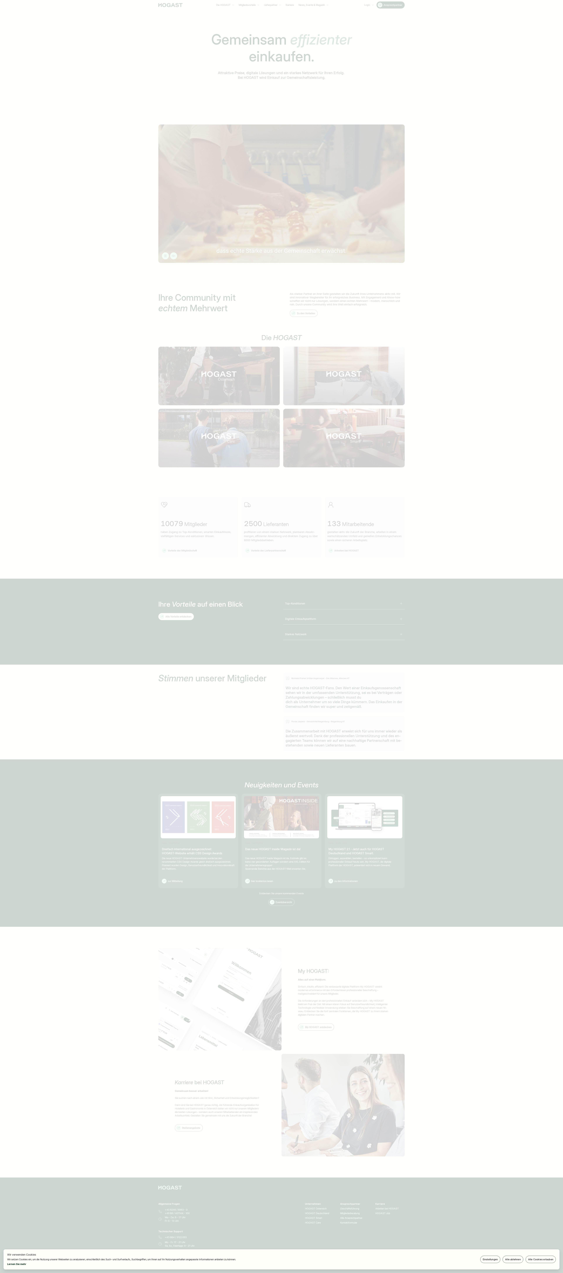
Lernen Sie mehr (16, 1264)
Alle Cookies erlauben (540, 1259)
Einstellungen (490, 1259)
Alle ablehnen (513, 1259)
